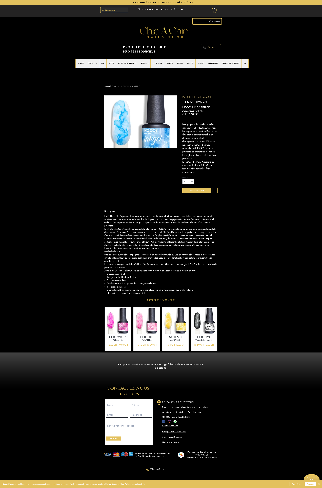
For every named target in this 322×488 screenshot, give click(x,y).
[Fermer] (318, 484)
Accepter (310, 484)
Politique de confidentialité (135, 484)
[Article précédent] (100, 329)
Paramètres (296, 484)
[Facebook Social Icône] (163, 421)
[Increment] (192, 181)
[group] (161, 329)
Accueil (107, 86)
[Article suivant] (221, 329)
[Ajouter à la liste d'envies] (215, 190)
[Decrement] (184, 181)
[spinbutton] (188, 181)
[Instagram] (169, 421)
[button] (214, 10)
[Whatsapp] (175, 421)
